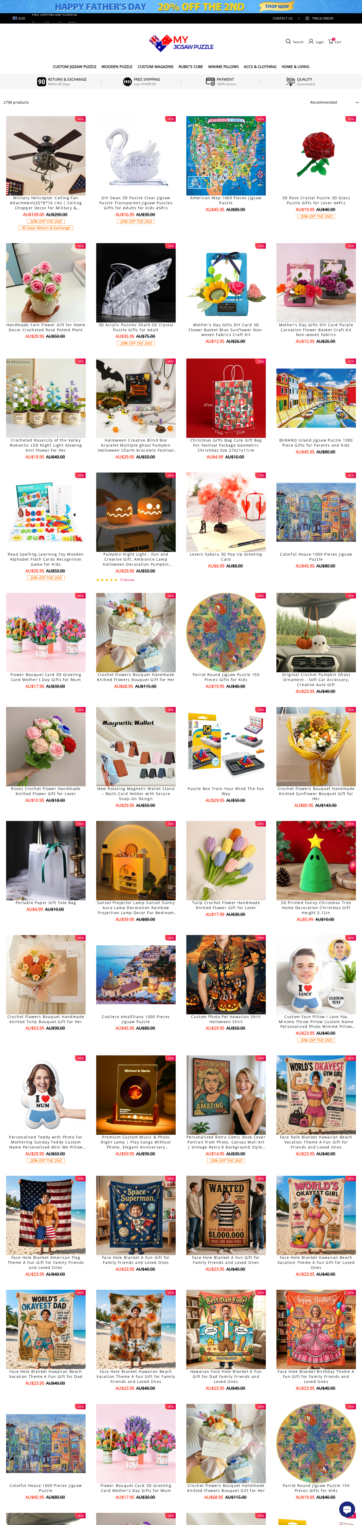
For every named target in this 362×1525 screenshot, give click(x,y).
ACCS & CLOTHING (260, 66)
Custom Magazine (156, 66)
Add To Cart (226, 466)
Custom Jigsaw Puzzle (74, 66)
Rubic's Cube (191, 66)
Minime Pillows (223, 66)
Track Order (322, 18)
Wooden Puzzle (117, 66)
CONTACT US (283, 18)
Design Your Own (45, 236)
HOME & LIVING (295, 66)
